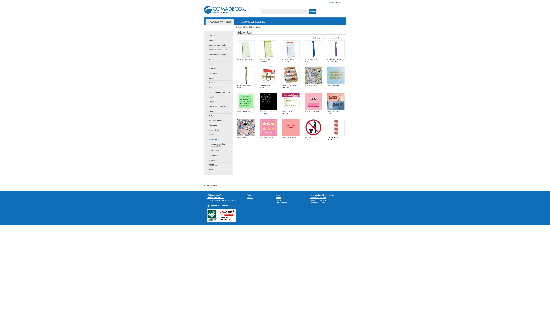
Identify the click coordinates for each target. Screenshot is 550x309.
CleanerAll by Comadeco (218, 50)
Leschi (211, 97)
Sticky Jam (257, 27)
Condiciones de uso (318, 198)
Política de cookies (317, 203)
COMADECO (247, 27)
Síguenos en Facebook (219, 205)
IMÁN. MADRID (242, 137)
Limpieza (212, 102)
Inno (210, 87)
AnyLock (212, 35)
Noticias (250, 195)
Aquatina (212, 40)
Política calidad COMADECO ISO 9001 (222, 200)
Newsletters (280, 195)
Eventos (250, 198)
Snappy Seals (214, 130)
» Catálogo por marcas (219, 21)
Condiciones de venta (318, 200)
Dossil (211, 64)
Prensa (278, 200)
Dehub (211, 59)
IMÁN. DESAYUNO (244, 111)
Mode (211, 111)
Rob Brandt (213, 125)
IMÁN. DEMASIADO (334, 85)
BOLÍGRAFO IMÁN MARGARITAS (334, 60)
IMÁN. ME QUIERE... (267, 137)
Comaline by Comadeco (218, 54)
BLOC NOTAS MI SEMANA (288, 60)
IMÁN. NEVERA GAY (289, 137)
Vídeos (278, 198)
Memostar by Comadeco (218, 106)
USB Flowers (213, 165)
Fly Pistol (212, 69)
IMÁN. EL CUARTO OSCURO (266, 112)
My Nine (212, 116)
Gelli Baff (212, 83)
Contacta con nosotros (215, 198)
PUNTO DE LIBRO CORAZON (333, 138)
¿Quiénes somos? (214, 195)
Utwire (211, 170)
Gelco (211, 78)
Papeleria (214, 155)
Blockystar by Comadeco (218, 45)
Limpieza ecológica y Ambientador (219, 145)
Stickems (212, 135)
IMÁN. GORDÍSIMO (312, 111)
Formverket (213, 73)
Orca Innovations (215, 120)
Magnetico (215, 150)
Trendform (212, 160)
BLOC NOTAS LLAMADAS (265, 60)
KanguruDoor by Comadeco (219, 92)
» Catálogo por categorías (252, 21)
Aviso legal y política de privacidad (323, 195)
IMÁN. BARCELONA (312, 85)
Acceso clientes (335, 2)
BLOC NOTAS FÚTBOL (245, 59)
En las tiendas (281, 203)
